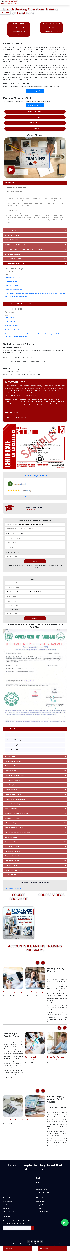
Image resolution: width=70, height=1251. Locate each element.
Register (34, 561)
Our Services (40, 1186)
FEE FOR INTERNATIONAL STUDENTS (18, 304)
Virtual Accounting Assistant (14, 745)
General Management (12, 790)
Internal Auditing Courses (13, 823)
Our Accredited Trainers (43, 1192)
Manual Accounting (12, 735)
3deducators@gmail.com (13, 290)
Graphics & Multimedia (12, 856)
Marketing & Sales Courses (13, 851)
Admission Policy (10, 1244)
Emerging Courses (11, 771)
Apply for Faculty (41, 1202)
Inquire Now (8, 1249)
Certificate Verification (10, 1205)
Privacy (37, 1244)
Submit (34, 618)
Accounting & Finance (12, 729)
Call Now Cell (35, 129)
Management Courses (12, 847)
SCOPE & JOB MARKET (13, 240)
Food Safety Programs (12, 785)
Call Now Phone (35, 123)
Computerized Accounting (14, 740)
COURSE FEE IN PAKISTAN (14, 264)
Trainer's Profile (10, 183)
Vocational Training (11, 875)
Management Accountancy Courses (16, 842)
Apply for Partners (42, 1205)
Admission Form (8, 1208)
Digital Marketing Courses (13, 766)
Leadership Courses (11, 837)
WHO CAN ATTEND (12, 235)
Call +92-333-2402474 (13, 286)
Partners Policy (25, 1244)
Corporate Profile (41, 1189)
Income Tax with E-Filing (13, 750)
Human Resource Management (15, 799)
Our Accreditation (8, 1212)
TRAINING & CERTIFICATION (15, 245)
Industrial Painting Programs (14, 804)
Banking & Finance (11, 757)
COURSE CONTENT (34, 117)
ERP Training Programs (12, 780)
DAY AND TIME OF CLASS (14, 259)
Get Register (44, 1249)
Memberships (7, 1202)
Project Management (12, 861)
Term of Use (61, 1244)
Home (38, 1183)
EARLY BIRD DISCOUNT (13, 254)
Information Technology (12, 818)
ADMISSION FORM (34, 112)
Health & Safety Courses (13, 794)
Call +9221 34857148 (12, 282)
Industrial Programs (11, 809)
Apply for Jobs (40, 1208)
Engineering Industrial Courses (14, 775)
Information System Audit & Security (17, 813)
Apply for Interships (42, 1212)
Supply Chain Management (13, 870)
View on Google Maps (35, 91)
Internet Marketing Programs (14, 828)
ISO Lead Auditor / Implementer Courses (18, 832)
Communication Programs (13, 761)
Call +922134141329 (12, 277)
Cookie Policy (48, 1244)
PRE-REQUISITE (10, 230)
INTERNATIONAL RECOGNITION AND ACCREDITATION (24, 249)
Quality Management (12, 865)
